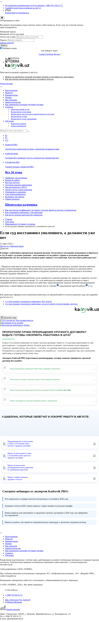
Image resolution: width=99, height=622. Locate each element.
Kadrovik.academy (18, 124)
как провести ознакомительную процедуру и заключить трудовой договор (45, 522)
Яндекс (57, 54)
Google (42, 54)
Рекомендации (11, 95)
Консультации (11, 90)
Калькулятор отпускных (21, 112)
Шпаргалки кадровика (21, 204)
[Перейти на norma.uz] (12, 62)
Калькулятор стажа (19, 116)
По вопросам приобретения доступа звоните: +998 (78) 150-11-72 (34, 5)
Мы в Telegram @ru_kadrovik (17, 600)
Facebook (49, 54)
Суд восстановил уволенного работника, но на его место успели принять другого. (41, 304)
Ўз (6, 138)
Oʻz (6, 140)
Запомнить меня (9, 48)
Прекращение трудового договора (20, 224)
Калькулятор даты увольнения (23, 119)
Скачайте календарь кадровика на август (23, 8)
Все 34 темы (13, 172)
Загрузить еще (9, 318)
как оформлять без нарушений (46, 514)
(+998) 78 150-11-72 (13, 595)
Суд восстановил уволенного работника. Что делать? (28, 301)
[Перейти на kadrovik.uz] (17, 68)
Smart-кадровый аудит (20, 109)
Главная (8, 219)
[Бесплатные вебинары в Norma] (14, 325)
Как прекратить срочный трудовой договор (24, 104)
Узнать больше (6, 83)
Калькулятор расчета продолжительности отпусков (32, 114)
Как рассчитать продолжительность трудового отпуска (29, 79)
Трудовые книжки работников (18, 185)
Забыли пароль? (7, 43)
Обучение (9, 121)
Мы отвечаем (11, 100)
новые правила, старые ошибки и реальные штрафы (38, 506)
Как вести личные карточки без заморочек (24, 215)
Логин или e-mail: (8, 37)
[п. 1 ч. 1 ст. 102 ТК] (58, 286)
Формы (8, 97)
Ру (6, 135)
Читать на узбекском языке (12, 246)
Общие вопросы (12, 199)
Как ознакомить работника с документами (23, 212)
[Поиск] (28, 131)
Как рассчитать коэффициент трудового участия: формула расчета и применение (40, 210)
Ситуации (9, 222)
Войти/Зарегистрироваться (17, 13)
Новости (9, 93)
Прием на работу (12, 180)
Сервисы (9, 107)
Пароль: (3, 40)
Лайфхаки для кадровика (16, 178)
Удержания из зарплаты (15, 192)
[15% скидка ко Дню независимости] (16, 320)
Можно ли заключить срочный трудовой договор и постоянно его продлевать (39, 77)
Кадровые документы (14, 197)
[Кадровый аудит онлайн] (11, 323)
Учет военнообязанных (15, 194)
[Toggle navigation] (1, 1)
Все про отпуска (12, 182)
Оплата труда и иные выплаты (18, 190)
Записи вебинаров (18, 126)
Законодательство (13, 102)
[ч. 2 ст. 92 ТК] (87, 286)
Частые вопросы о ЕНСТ (16, 187)
